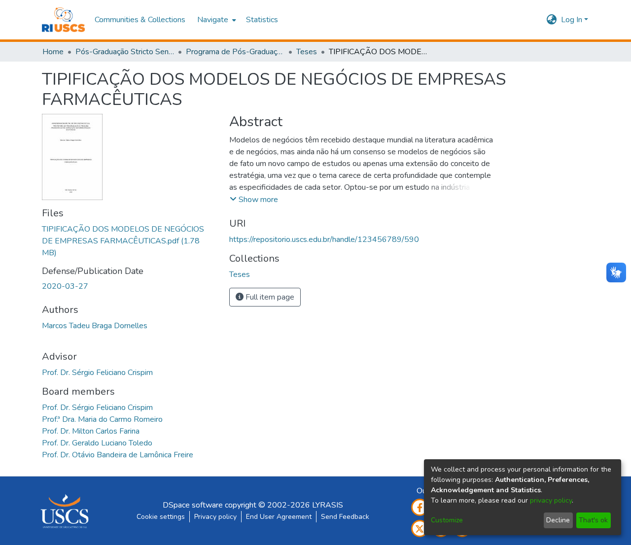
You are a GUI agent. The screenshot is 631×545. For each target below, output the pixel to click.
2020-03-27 (65, 286)
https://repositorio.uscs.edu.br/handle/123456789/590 (324, 239)
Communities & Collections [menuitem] (140, 19)
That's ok (593, 520)
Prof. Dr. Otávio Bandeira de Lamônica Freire (117, 454)
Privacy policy (215, 516)
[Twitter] (419, 528)
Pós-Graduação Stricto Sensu (124, 51)
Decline (558, 520)
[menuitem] (215, 19)
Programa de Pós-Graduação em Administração (235, 51)
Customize (447, 520)
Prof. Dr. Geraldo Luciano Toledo (97, 443)
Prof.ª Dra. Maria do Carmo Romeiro (102, 419)
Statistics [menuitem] (262, 19)
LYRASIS (327, 505)
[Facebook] (419, 507)
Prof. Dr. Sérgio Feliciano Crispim (97, 372)
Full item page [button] (269, 297)
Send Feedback (345, 516)
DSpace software (193, 505)
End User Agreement (279, 516)
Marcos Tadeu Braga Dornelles (94, 325)
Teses (306, 51)
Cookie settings (161, 516)
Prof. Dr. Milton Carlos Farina (91, 431)
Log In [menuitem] (571, 19)
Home (53, 51)
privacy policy (551, 500)
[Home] (63, 19)
